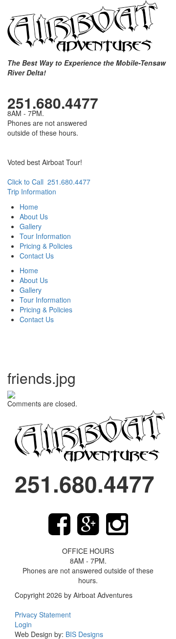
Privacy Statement (43, 614)
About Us (34, 216)
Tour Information (45, 236)
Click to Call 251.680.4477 (48, 182)
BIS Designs (84, 634)
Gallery (31, 226)
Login (23, 624)
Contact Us (37, 255)
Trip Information (31, 191)
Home (29, 207)
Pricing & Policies (46, 246)
